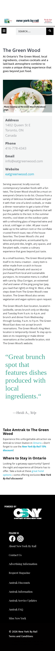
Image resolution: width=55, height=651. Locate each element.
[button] (3, 30)
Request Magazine (19, 573)
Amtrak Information (21, 591)
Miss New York (17, 618)
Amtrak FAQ (16, 609)
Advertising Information (23, 564)
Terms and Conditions (21, 636)
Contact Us (15, 555)
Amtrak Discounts (19, 582)
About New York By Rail (22, 546)
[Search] (50, 31)
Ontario (37, 442)
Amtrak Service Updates (23, 600)
